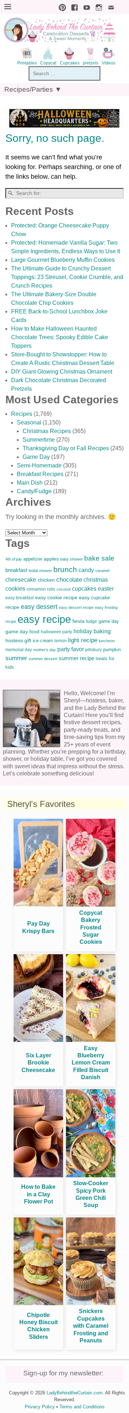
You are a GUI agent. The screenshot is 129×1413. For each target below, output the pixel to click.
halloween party (56, 631)
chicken (46, 580)
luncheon (107, 641)
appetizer (32, 559)
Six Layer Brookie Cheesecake (38, 1062)
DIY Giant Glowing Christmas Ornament (61, 372)
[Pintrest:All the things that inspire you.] (60, 7)
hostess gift (18, 640)
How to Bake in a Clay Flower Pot (38, 1194)
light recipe (82, 640)
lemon (60, 640)
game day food (22, 631)
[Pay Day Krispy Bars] (38, 905)
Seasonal (29, 422)
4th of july (13, 559)
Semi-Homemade (39, 465)
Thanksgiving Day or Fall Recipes (66, 448)
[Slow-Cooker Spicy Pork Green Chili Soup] (90, 1175)
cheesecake (20, 579)
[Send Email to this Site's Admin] (109, 7)
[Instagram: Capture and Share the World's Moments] (97, 7)
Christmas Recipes (47, 431)
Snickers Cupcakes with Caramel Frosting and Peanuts (90, 1326)
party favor (70, 649)
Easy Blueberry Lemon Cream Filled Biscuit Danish (91, 1063)
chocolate (69, 579)
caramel (102, 570)
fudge (91, 621)
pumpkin (112, 649)
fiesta (78, 621)
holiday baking (92, 631)
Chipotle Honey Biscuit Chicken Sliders (38, 1326)
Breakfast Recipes (40, 474)
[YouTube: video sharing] (85, 7)
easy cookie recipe (56, 597)
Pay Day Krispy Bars (38, 927)
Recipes (21, 414)
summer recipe (76, 658)
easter (106, 588)
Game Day (36, 457)
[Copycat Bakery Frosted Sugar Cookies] (90, 905)
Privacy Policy (40, 1406)
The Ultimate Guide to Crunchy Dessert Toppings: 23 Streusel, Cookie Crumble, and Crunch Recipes (67, 277)
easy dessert (39, 606)
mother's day (44, 650)
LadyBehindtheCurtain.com (74, 1392)
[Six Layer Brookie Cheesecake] (38, 1040)
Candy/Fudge (34, 491)
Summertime (39, 440)
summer (16, 658)
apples (51, 559)
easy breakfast (19, 597)
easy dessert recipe (76, 607)
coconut (64, 589)
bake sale (99, 558)
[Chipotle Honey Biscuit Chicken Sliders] (38, 1303)
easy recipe (44, 619)
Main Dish (30, 483)
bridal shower (40, 570)
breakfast (16, 570)
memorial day (18, 649)
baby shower (71, 559)
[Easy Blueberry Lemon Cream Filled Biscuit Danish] (90, 1040)
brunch (65, 569)
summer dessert (43, 659)
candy (86, 570)
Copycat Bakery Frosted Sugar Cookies (90, 927)
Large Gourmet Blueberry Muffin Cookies (63, 260)
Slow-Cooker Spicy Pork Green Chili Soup (90, 1194)
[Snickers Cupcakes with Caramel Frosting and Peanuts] (90, 1303)
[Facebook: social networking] (72, 7)
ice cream (43, 640)
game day (109, 621)
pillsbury (93, 649)
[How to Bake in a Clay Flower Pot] (38, 1175)
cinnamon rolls (41, 589)
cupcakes (84, 589)
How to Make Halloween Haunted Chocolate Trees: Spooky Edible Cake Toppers (59, 337)
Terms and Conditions (82, 1406)
